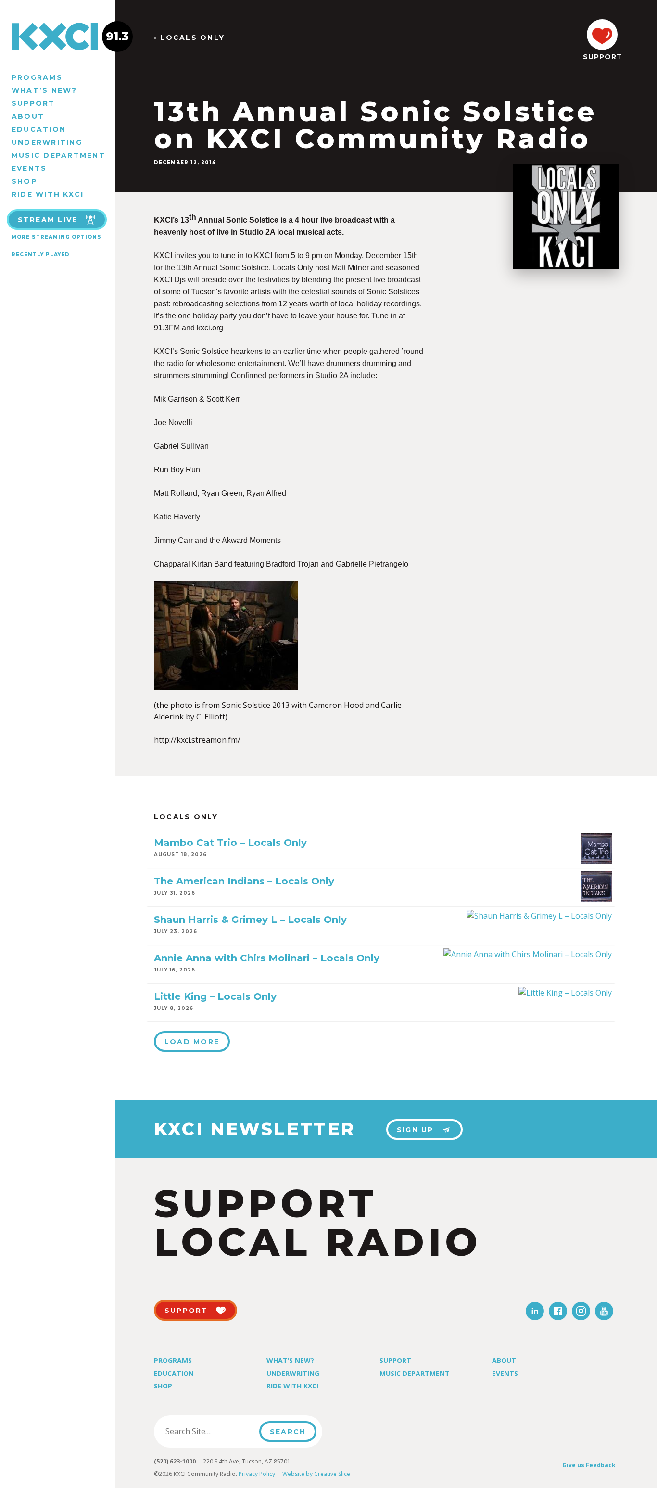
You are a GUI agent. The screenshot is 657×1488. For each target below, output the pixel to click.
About (28, 116)
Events (29, 168)
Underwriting (47, 142)
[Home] (58, 36)
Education (39, 129)
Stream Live (48, 219)
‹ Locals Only (189, 38)
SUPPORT (602, 56)
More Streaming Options (56, 237)
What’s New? (44, 90)
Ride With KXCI (48, 194)
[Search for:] (209, 1431)
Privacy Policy (257, 1474)
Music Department (58, 155)
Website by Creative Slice (316, 1474)
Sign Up (415, 1129)
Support (33, 103)
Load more (191, 1041)
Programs (37, 77)
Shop (24, 181)
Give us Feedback (589, 1465)
